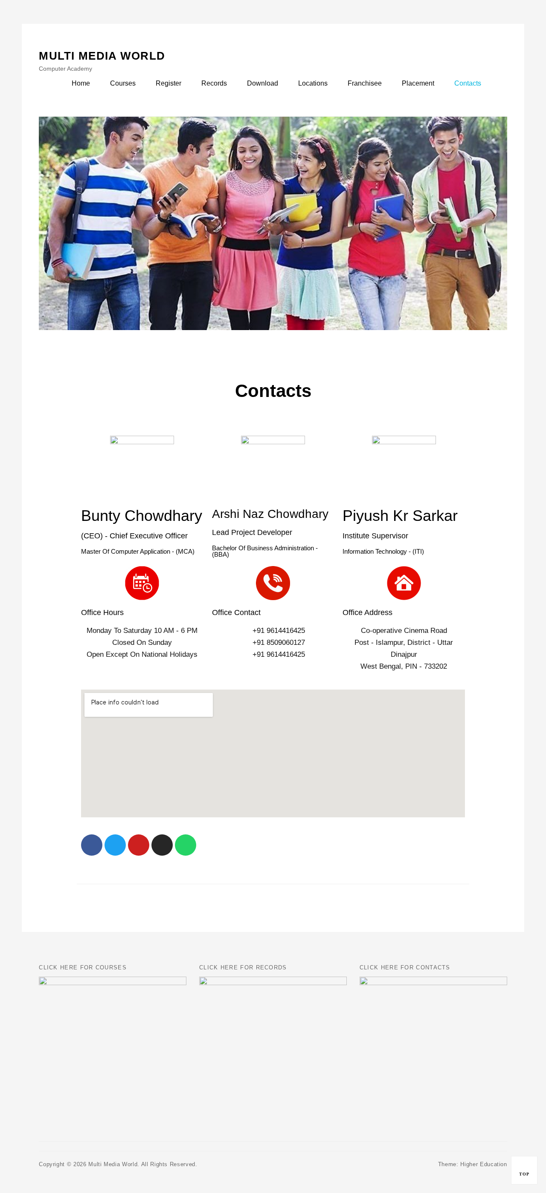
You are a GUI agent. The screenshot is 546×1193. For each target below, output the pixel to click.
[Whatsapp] (185, 845)
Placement (418, 83)
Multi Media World (102, 55)
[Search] (498, 83)
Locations (313, 83)
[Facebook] (91, 845)
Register (168, 83)
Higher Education (483, 1164)
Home (81, 83)
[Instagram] (162, 845)
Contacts (467, 83)
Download (262, 83)
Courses (123, 83)
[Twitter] (115, 845)
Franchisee (365, 83)
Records (214, 83)
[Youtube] (138, 845)
